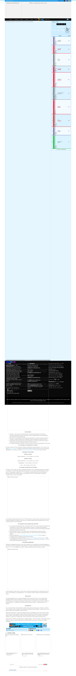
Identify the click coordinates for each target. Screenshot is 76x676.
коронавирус (56, 385)
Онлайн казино (47, 19)
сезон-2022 (58, 386)
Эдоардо (59, 80)
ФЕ (58, 379)
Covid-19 (60, 363)
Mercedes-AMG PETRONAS (58, 367)
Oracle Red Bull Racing (53, 370)
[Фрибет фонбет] (55, 21)
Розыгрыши (41, 19)
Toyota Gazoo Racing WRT (52, 373)
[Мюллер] (55, 131)
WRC (49, 374)
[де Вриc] (55, 107)
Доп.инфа (41, 630)
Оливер (59, 69)
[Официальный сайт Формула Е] (65, 24)
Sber (33, 630)
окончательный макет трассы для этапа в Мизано (29, 535)
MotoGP (50, 369)
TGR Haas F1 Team (58, 372)
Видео (32, 19)
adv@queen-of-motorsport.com (33, 367)
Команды (26, 19)
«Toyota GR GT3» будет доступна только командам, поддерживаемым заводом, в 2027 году (43, 654)
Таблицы (21, 19)
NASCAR (54, 369)
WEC (56, 373)
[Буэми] (55, 142)
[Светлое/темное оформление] (68, 19)
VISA (67, 0)
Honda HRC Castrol (58, 364)
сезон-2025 (54, 387)
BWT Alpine (57, 363)
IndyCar (62, 366)
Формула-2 (57, 381)
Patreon (30, 630)
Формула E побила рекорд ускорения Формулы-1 (35, 537)
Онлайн (36, 19)
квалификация (51, 385)
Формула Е (62, 381)
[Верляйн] (55, 41)
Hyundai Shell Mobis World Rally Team (53, 366)
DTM (62, 363)
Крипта (39, 630)
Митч (59, 60)
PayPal (32, 630)
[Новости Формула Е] (57, 24)
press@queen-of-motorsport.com (34, 372)
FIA (55, 364)
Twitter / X (61, 0)
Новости (10, 19)
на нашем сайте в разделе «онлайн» (29, 449)
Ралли (61, 377)
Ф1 (55, 379)
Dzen (64, 0)
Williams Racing (60, 373)
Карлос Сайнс (50, 376)
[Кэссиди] (55, 120)
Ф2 (57, 379)
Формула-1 (52, 381)
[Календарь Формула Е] (59, 24)
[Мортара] (55, 79)
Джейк (59, 49)
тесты (61, 387)
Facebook (59, 0)
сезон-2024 (50, 387)
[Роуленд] (55, 69)
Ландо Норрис (54, 376)
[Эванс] (55, 59)
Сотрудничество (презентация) (13, 393)
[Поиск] (70, 19)
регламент (60, 385)
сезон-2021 (55, 386)
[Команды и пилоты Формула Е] (62, 24)
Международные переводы (38, 630)
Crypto (68, 0)
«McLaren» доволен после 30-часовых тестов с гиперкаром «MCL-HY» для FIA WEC (27, 654)
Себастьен (59, 142)
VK (58, 0)
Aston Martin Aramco (52, 363)
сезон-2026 (58, 387)
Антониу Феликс (60, 93)
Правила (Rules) (10, 390)
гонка (57, 383)
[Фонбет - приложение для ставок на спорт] (38, 3)
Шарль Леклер (51, 383)
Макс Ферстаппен (52, 377)
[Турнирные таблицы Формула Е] (60, 24)
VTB (36, 630)
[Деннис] (55, 49)
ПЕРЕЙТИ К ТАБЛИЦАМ (61, 149)
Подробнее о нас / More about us (12, 388)
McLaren (50, 367)
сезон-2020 (50, 386)
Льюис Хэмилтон (60, 376)
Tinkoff (35, 630)
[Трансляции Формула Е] (63, 24)
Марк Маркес (57, 377)
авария (54, 383)
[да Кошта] (55, 93)
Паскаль (59, 41)
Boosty (66, 0)
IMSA (59, 366)
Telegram (62, 0)
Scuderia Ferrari (52, 372)
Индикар (60, 374)
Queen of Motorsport (13, 448)
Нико (59, 131)
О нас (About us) (10, 391)
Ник (59, 107)
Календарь (16, 19)
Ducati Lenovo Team (51, 364)
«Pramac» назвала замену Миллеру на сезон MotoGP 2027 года (11, 653)
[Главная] (7, 19)
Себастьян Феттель (51, 379)
